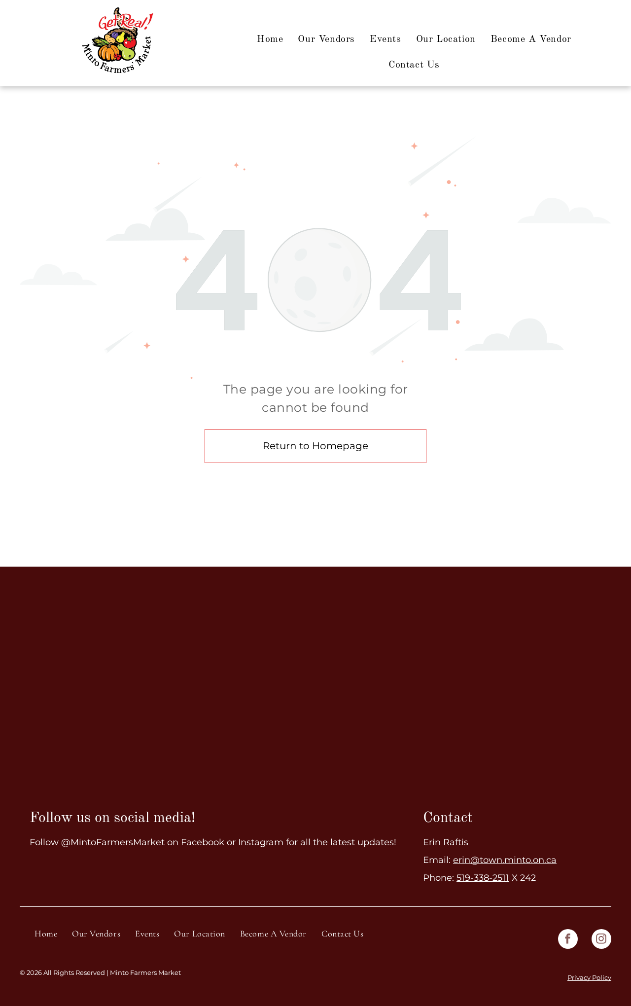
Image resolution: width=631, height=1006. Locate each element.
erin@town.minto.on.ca (505, 860)
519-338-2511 (482, 877)
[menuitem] (269, 39)
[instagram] (601, 940)
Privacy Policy (589, 977)
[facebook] (568, 940)
